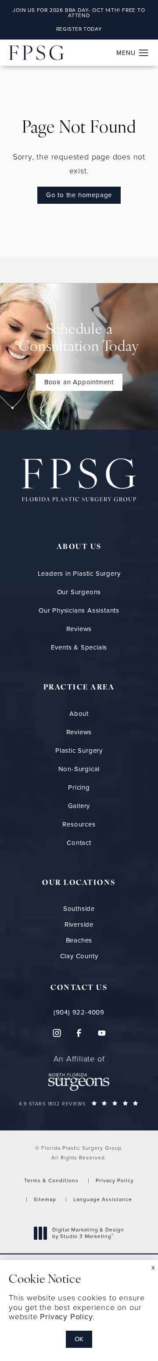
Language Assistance (102, 1199)
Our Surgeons (79, 592)
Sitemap (45, 1199)
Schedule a (79, 338)
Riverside (79, 924)
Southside (79, 908)
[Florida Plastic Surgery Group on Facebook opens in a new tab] (79, 1033)
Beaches (79, 940)
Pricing (79, 787)
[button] (143, 53)
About (79, 713)
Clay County (79, 956)
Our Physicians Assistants (79, 610)
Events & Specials (79, 647)
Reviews (79, 629)
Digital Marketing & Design (88, 1233)
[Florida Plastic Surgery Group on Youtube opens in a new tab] (102, 1033)
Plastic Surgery (79, 750)
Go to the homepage (79, 195)
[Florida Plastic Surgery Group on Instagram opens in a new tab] (56, 1033)
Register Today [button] (79, 29)
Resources (78, 824)
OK (79, 1339)
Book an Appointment (79, 382)
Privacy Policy (115, 1180)
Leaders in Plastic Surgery (79, 573)
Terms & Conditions (51, 1180)
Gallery (79, 806)
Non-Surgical (79, 769)
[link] (79, 1012)
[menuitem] (56, 1033)
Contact (79, 843)
